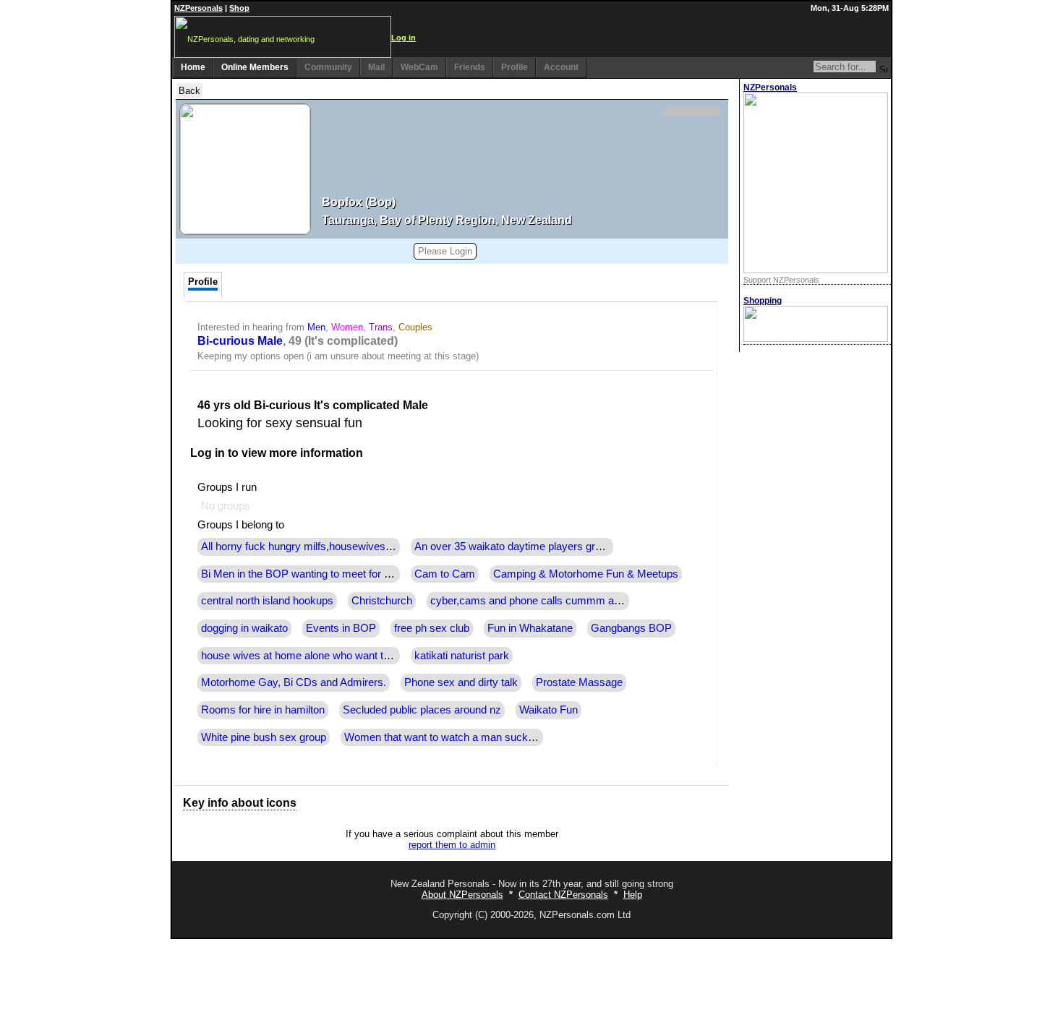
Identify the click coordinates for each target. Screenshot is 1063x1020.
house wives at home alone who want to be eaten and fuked (341, 655)
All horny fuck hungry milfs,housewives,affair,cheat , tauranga (345, 546)
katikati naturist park (461, 655)
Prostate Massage (579, 682)
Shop (239, 8)
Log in (403, 37)
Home (193, 67)
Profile (514, 67)
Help (632, 894)
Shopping (762, 301)
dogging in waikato (244, 628)
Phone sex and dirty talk (461, 682)
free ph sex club (431, 628)
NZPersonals (198, 8)
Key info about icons (239, 803)
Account (561, 67)
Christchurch (381, 601)
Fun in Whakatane (530, 628)
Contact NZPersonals (563, 894)
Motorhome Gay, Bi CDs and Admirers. (293, 682)
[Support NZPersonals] (815, 270)
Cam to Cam (444, 574)
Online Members (255, 67)
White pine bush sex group (263, 737)
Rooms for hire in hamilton (263, 710)
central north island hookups (267, 601)
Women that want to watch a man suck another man (467, 737)
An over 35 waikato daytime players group (513, 546)
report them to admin (452, 844)
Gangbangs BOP (631, 628)
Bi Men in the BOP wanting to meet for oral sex (311, 574)
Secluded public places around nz (422, 710)
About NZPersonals (462, 894)
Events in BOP (341, 628)
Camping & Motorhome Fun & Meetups (585, 574)
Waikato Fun (548, 710)
